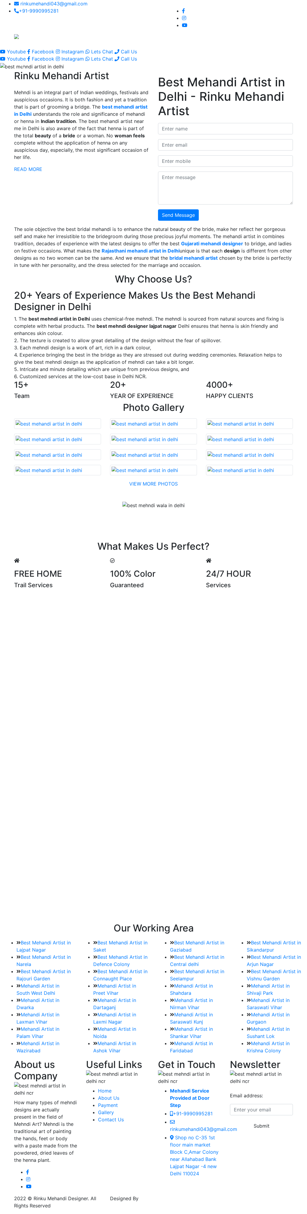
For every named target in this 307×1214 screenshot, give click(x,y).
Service (170, 35)
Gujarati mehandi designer (212, 244)
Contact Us (233, 38)
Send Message (178, 215)
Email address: (246, 1096)
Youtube (16, 52)
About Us (108, 1098)
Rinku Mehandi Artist (163, 1198)
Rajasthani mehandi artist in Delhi (141, 251)
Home (131, 35)
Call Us (128, 52)
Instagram (72, 52)
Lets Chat (102, 52)
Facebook (43, 52)
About (149, 35)
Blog (214, 35)
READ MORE (28, 169)
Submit (262, 1126)
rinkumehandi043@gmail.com (53, 4)
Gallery (196, 35)
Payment (108, 1105)
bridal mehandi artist (193, 258)
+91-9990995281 (38, 11)
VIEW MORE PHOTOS (153, 484)
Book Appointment (266, 38)
